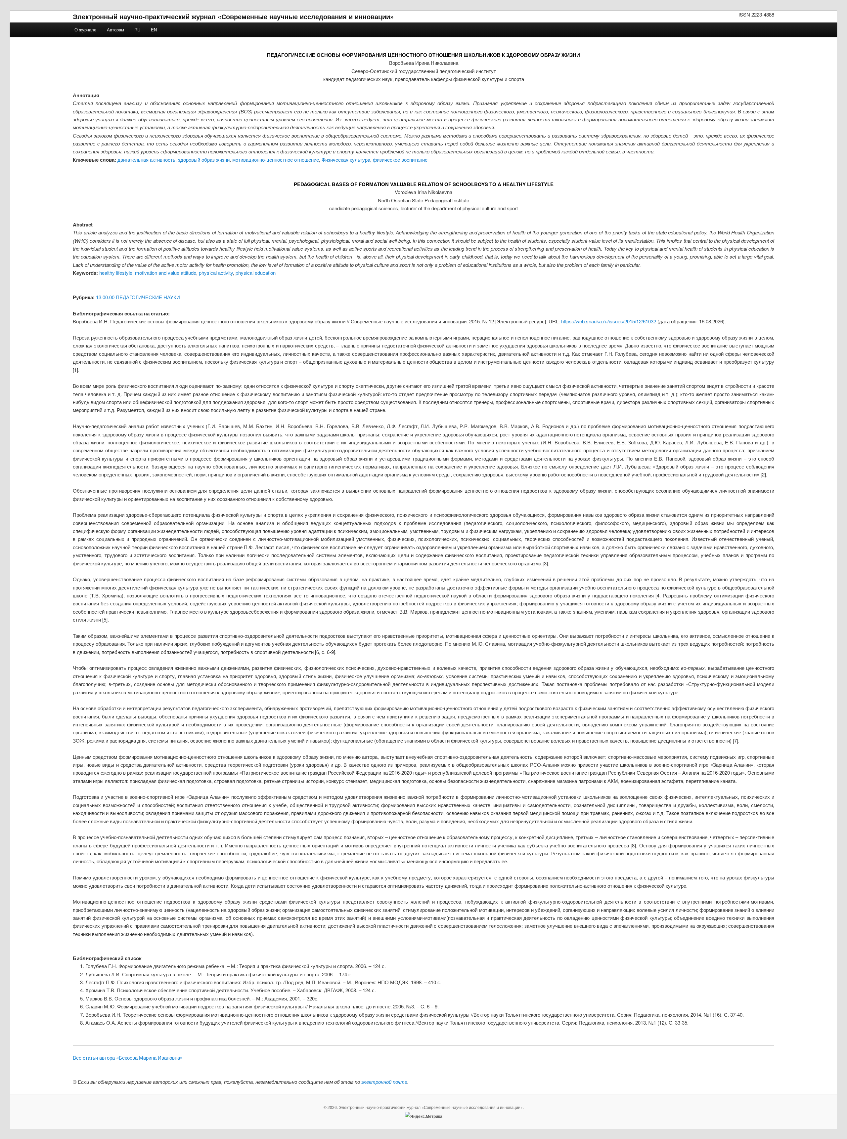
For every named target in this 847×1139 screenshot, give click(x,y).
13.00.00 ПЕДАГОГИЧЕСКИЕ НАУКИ (138, 297)
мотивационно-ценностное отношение (275, 159)
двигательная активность (146, 159)
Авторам (115, 29)
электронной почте (384, 1081)
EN (154, 29)
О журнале (85, 29)
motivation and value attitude (165, 272)
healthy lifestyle (115, 272)
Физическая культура (346, 159)
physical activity (216, 272)
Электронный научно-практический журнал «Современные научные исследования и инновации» (233, 16)
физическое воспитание (400, 159)
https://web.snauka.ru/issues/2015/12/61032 (608, 321)
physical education (256, 272)
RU (137, 29)
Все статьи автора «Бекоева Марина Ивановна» (128, 1057)
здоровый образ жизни (204, 159)
